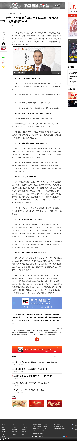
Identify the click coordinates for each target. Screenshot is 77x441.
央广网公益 (5, 14)
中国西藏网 (14, 434)
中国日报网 (4, 434)
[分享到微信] (3, 57)
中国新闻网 (24, 427)
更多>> (60, 397)
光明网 (23, 425)
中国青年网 (14, 427)
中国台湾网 (14, 431)
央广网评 (71, 67)
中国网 (3, 429)
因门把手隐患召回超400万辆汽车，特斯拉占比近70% (32, 383)
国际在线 (4, 431)
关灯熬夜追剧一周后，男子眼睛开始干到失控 (29, 390)
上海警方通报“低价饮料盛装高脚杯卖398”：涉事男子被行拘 (34, 376)
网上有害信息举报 (57, 424)
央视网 (13, 425)
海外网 (3, 436)
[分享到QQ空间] (3, 66)
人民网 (3, 425)
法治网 (23, 434)
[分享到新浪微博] (3, 62)
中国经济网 (14, 429)
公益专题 (10, 14)
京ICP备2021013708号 (36, 430)
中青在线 (24, 429)
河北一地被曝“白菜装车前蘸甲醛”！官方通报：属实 (31, 369)
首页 (1, 14)
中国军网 (24, 431)
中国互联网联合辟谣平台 (58, 426)
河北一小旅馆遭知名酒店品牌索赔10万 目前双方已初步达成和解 (35, 362)
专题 (14, 397)
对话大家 (14, 14)
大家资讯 (19, 14)
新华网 (3, 427)
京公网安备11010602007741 (45, 430)
